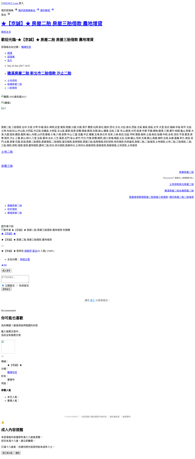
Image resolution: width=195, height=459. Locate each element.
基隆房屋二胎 (14, 213)
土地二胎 (7, 151)
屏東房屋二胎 (186, 172)
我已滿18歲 (7, 453)
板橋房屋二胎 (14, 84)
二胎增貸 (189, 197)
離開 (18, 453)
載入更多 (6, 271)
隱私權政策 (115, 417)
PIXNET (74, 417)
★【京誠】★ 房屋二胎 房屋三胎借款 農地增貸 (51, 23)
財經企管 (25, 259)
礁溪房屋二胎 (172, 190)
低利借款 (12, 209)
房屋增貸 (134, 197)
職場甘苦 (26, 47)
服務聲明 (126, 417)
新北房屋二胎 (186, 184)
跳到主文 (6, 32)
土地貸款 (12, 80)
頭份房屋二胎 (176, 197)
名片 (9, 60)
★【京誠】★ (8, 233)
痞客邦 (28, 251)
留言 (34, 251)
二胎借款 (12, 88)
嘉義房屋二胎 (14, 205)
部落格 (11, 56)
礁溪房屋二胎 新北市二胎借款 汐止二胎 (39, 73)
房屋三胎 (7, 166)
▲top (4, 264)
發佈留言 (6, 289)
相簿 (9, 53)
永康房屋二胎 (186, 190)
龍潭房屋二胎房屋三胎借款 (153, 197)
